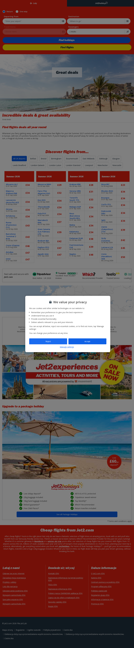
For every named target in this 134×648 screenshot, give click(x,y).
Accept (87, 341)
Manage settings (67, 347)
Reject (48, 341)
